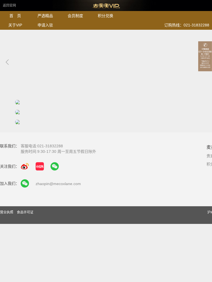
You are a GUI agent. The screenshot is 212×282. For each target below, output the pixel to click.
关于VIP (15, 25)
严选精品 (45, 15)
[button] (7, 62)
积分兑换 (105, 15)
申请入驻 (45, 25)
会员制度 (75, 15)
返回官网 (9, 5)
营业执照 (7, 212)
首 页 (15, 15)
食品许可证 (25, 212)
